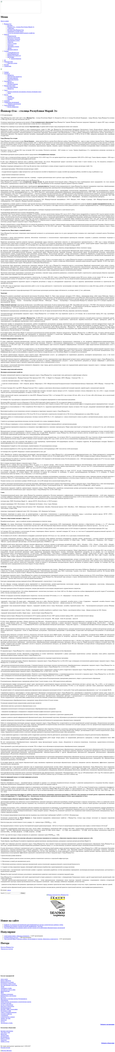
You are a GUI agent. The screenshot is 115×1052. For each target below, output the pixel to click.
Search (2, 893)
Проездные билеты (12, 79)
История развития (12, 78)
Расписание (10, 97)
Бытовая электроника (7, 1031)
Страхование (4, 1015)
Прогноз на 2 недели (7, 949)
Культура (3, 997)
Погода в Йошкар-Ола (7, 947)
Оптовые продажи (6, 1003)
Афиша (9, 48)
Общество (10, 42)
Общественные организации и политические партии (16, 1001)
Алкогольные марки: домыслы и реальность (16, 936)
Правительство (11, 36)
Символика (10, 28)
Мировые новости (12, 49)
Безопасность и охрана (7, 982)
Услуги (3, 1021)
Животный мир (5, 991)
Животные (4, 1034)
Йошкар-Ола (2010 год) (14, 55)
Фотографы (10, 57)
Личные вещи (5, 1035)
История (9, 25)
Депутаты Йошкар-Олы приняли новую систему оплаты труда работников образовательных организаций (34, 927)
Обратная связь (8, 61)
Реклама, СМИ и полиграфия (9, 1009)
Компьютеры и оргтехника (8, 995)
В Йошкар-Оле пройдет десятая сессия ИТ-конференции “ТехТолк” (23, 926)
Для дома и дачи (5, 1032)
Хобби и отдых (5, 1041)
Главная (6, 72)
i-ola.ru (9, 890)
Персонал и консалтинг (7, 1006)
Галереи (6, 51)
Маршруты (10, 75)
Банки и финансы (6, 980)
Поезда (6, 94)
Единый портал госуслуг (11, 937)
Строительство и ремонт (8, 1017)
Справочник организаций (11, 102)
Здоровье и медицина (7, 994)
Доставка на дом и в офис (8, 989)
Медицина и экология (13, 39)
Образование (4, 1000)
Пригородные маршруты (14, 76)
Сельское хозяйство (6, 1014)
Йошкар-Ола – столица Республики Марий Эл (20, 27)
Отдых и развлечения (7, 1005)
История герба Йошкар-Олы (15, 30)
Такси (5, 90)
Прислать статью (12, 63)
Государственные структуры (9, 985)
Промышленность (6, 1008)
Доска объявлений (9, 105)
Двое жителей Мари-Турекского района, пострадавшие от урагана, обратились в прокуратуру (31, 939)
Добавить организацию (14, 103)
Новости (6, 34)
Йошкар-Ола (7, 24)
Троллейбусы (8, 81)
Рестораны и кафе (6, 1011)
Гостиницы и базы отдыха (8, 983)
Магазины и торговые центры (9, 998)
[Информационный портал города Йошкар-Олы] (21, 13)
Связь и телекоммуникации (9, 1012)
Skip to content (5, 21)
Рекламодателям (5, 1047)
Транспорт (10, 45)
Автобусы (7, 73)
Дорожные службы (6, 988)
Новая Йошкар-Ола (13, 54)
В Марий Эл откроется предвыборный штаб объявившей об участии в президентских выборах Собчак (33, 924)
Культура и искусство (13, 37)
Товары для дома (5, 1018)
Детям (2, 986)
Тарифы (9, 96)
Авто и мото (4, 979)
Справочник (7, 66)
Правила (9, 99)
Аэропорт (7, 100)
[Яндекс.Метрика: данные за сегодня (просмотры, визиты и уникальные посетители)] (6, 1050)
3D (5, 60)
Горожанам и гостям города (15, 31)
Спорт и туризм (12, 43)
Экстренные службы (7, 1023)
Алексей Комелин (16, 58)
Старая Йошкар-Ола (13, 52)
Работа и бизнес (5, 1038)
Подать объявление (13, 107)
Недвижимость (22, 998)
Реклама (6, 64)
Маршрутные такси (9, 85)
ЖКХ (2, 992)
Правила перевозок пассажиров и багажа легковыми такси (24, 91)
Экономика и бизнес (13, 46)
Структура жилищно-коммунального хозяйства (21, 33)
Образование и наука (13, 40)
